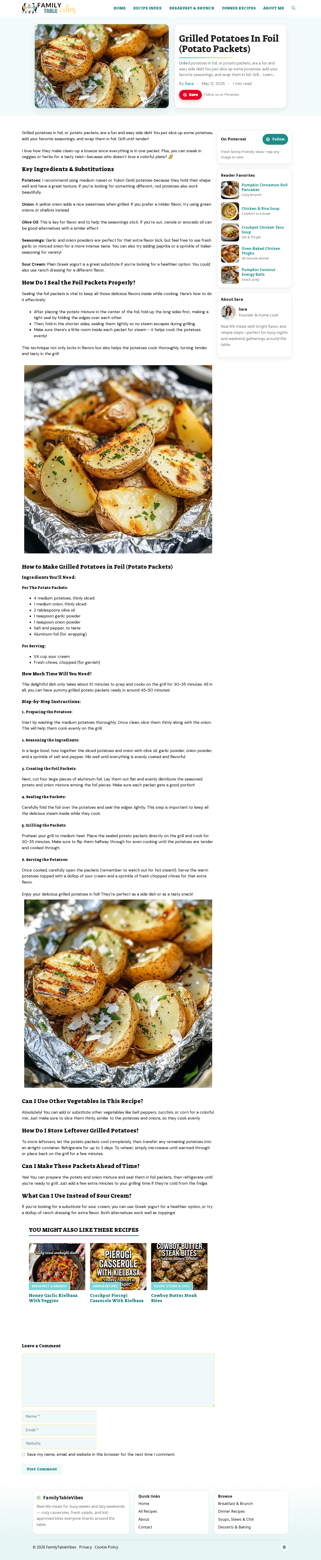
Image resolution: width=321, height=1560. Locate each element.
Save (193, 94)
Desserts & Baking (234, 1527)
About (143, 1519)
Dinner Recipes (239, 8)
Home (120, 8)
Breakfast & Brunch (191, 8)
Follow (278, 139)
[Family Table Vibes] (49, 8)
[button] (293, 8)
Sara (189, 83)
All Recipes (147, 1511)
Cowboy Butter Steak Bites (174, 1298)
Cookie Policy (106, 1547)
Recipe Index (147, 8)
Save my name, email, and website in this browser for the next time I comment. (101, 1454)
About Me (273, 8)
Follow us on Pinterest (221, 94)
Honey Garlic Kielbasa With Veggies (53, 1298)
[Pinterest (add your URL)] (284, 1547)
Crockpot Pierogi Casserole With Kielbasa (117, 1298)
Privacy (85, 1547)
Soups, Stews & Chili (172, 1286)
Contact (145, 1527)
